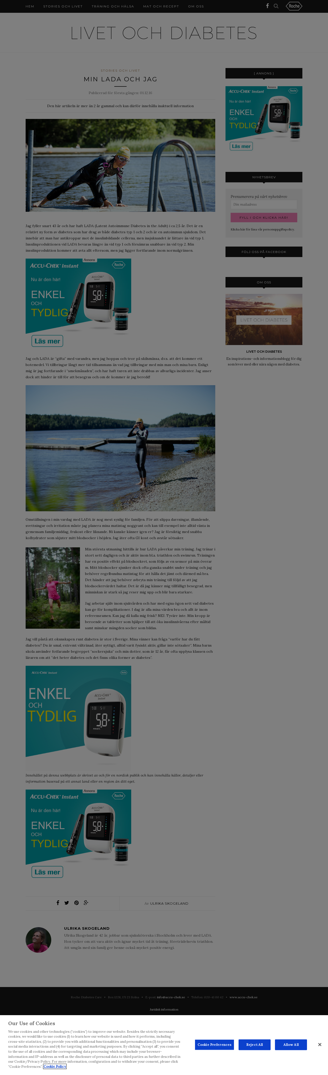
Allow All (291, 1045)
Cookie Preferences (214, 1045)
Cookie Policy (55, 1066)
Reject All (254, 1045)
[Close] (319, 1044)
